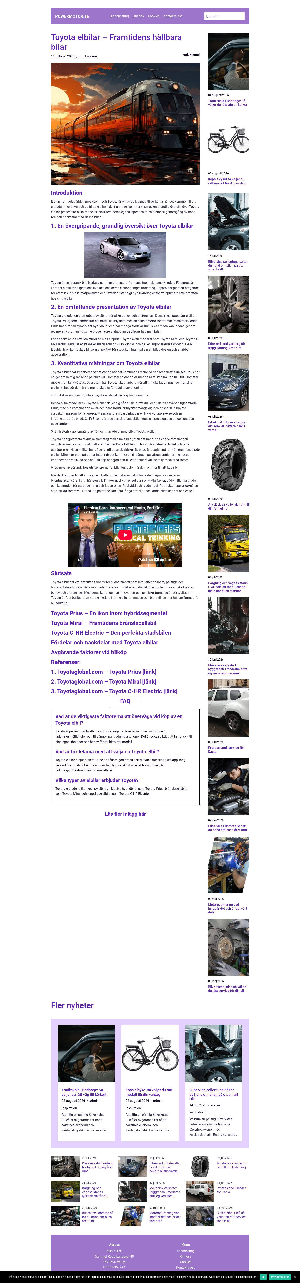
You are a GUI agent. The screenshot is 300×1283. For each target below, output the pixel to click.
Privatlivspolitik (280, 1276)
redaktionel (191, 55)
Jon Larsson (88, 56)
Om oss (138, 16)
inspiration (69, 1108)
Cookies (153, 16)
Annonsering (120, 16)
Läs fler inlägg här (125, 814)
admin (94, 1101)
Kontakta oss (172, 16)
